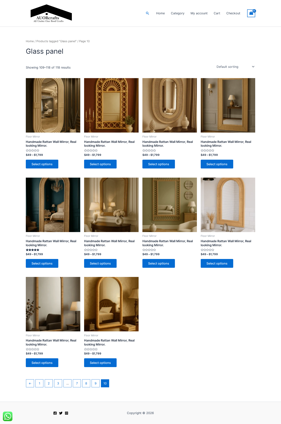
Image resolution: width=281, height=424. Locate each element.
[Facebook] (55, 413)
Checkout (233, 13)
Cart (217, 13)
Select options (42, 164)
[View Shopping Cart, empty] (251, 13)
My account (199, 13)
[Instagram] (66, 413)
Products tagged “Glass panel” (56, 41)
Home (160, 13)
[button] (147, 13)
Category (177, 13)
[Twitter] (61, 413)
